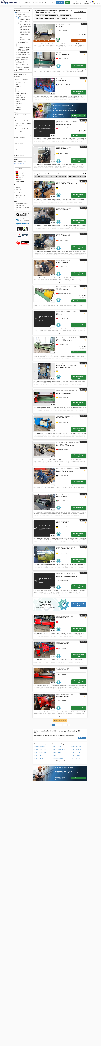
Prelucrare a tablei (24, 16)
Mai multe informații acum (78, 604)
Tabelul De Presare (75, 755)
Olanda (21, 175)
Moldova (19, 163)
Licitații (18, 197)
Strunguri (22, 44)
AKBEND (19, 88)
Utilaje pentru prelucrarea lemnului (22, 61)
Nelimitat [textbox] (19, 168)
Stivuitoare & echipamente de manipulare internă (23, 68)
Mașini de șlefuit (24, 54)
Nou (18, 187)
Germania (21, 174)
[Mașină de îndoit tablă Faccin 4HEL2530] (44, 502)
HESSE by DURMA (21, 99)
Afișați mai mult (60, 761)
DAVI (18, 101)
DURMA (18, 95)
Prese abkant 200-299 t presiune (25, 40)
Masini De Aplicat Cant (40, 752)
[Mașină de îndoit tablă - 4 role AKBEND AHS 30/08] (44, 676)
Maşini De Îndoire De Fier (59, 749)
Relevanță (80, 11)
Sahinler (19, 90)
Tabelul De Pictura (75, 752)
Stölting (18, 109)
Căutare (60, 2)
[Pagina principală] (14, 6)
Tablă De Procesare (75, 758)
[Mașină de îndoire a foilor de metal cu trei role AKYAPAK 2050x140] (44, 294)
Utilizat (18, 189)
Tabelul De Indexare (75, 746)
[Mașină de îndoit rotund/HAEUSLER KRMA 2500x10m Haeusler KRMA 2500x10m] (44, 345)
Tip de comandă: (18, 131)
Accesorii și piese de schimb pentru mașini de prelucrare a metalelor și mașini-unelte (24, 48)
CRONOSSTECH (20, 97)
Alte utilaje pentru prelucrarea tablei (24, 36)
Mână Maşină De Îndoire (58, 758)
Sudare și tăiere (23, 52)
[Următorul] (54, 32)
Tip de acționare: (18, 143)
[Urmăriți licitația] (85, 26)
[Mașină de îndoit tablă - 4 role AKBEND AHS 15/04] (44, 623)
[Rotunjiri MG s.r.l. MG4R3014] (44, 60)
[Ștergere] (57, 16)
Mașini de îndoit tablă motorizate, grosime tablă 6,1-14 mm (25, 19)
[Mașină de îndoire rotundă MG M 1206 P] (44, 32)
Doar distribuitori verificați (22, 208)
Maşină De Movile (57, 752)
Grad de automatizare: (20, 137)
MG (17, 105)
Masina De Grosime (39, 746)
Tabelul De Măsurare (75, 749)
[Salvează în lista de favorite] (85, 55)
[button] (98, 2)
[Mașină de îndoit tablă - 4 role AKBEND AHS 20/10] (44, 702)
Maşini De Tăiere (56, 746)
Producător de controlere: (20, 150)
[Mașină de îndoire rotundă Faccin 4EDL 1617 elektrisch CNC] (44, 189)
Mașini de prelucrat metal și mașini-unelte (23, 13)
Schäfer (18, 107)
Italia (20, 179)
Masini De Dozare (39, 758)
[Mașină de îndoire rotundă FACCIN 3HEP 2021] (44, 155)
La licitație (79, 40)
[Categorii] (22, 2)
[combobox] (23, 168)
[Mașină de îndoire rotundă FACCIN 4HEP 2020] (44, 215)
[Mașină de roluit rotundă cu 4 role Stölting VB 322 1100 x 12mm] (44, 554)
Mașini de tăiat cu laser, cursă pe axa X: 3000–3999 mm (25, 31)
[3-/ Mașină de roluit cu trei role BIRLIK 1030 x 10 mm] (44, 424)
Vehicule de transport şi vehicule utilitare (22, 58)
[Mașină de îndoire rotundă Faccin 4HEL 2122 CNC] (44, 242)
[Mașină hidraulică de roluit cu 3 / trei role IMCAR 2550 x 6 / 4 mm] (44, 397)
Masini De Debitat (39, 755)
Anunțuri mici (20, 195)
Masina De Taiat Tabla (40, 749)
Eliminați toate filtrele (75, 18)
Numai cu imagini (22, 203)
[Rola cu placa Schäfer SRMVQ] (44, 86)
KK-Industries (20, 82)
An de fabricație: (18, 125)
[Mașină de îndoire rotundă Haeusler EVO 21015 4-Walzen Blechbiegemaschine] (44, 371)
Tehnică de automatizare (22, 65)
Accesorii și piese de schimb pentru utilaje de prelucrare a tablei (25, 25)
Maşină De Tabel (56, 755)
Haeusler (19, 103)
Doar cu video (20, 205)
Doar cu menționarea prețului (23, 123)
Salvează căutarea (60, 721)
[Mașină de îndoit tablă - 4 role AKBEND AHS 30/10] (44, 650)
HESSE (18, 86)
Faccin (18, 92)
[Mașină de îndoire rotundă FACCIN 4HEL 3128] (44, 268)
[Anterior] (34, 32)
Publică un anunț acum (78, 115)
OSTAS (18, 84)
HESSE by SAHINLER (22, 93)
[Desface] (60, 48)
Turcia (20, 177)
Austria (21, 172)
